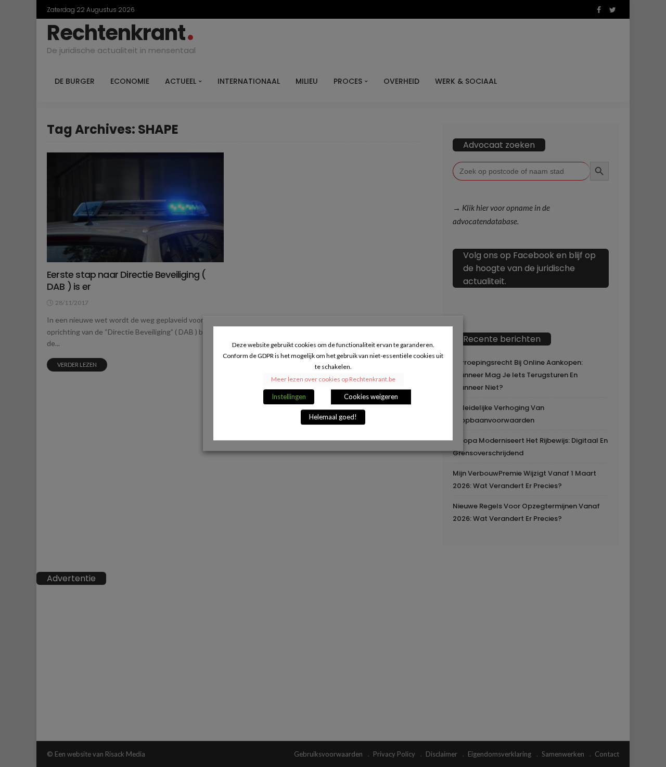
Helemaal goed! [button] (333, 417)
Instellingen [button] (289, 397)
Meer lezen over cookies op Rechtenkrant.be (333, 380)
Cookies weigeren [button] (371, 397)
